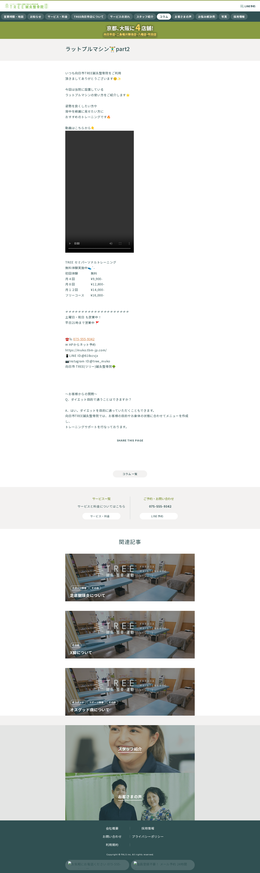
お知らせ (35, 16)
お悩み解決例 (206, 16)
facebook (114, 455)
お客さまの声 (183, 16)
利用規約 (112, 844)
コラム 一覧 (130, 474)
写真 (224, 16)
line (145, 455)
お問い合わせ (112, 836)
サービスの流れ (120, 16)
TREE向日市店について (89, 16)
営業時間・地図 (14, 16)
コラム (164, 16)
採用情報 (239, 16)
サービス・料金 (58, 16)
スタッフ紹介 (144, 16)
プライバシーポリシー (148, 836)
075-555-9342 (84, 339)
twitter (130, 455)
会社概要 (112, 828)
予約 (250, 6)
